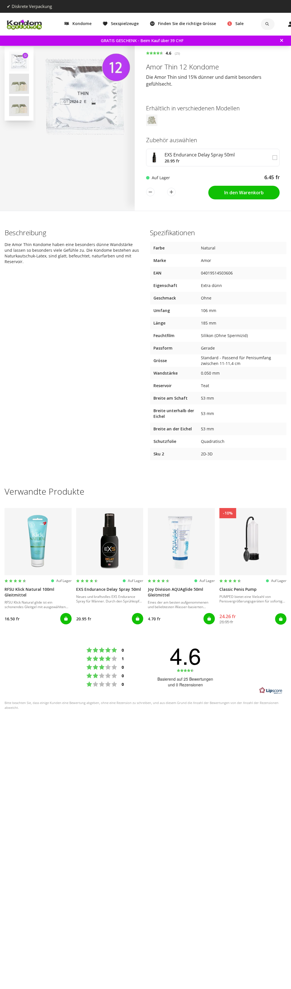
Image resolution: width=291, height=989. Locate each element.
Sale (239, 23)
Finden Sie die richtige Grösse (187, 23)
